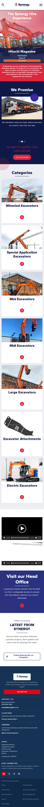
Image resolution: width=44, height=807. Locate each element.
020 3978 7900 (7, 704)
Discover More (22, 157)
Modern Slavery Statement (31, 799)
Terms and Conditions (29, 789)
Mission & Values (7, 794)
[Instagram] (9, 774)
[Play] (4, 538)
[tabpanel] (22, 117)
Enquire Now (22, 692)
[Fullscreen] (40, 538)
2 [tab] (22, 141)
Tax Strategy (5, 803)
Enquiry (4, 799)
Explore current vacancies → (10, 733)
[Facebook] (14, 774)
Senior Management (29, 794)
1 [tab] (19, 141)
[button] (22, 528)
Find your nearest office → (9, 719)
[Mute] (36, 538)
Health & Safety (27, 785)
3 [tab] (24, 141)
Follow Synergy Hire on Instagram (23, 656)
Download (22, 60)
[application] (22, 528)
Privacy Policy (6, 789)
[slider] (20, 537)
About (3, 785)
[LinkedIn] (4, 774)
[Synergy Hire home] (22, 5)
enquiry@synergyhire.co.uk (10, 707)
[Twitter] (19, 774)
